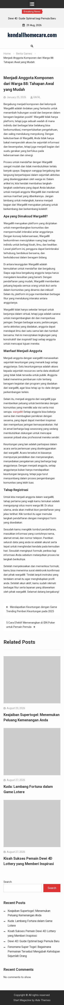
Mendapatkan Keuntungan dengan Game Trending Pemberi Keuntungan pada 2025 (31, 609)
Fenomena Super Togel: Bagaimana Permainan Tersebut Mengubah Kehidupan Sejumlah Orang (34, 951)
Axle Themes (42, 1000)
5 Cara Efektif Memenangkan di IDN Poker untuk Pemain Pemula (30, 624)
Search (8, 881)
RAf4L (37, 97)
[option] (32, 18)
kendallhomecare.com (32, 35)
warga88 (18, 411)
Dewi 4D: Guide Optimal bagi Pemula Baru (32, 18)
